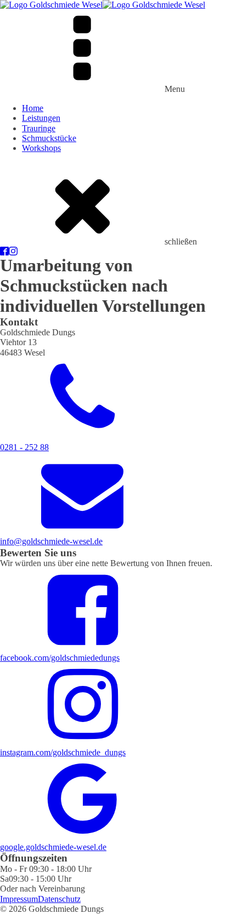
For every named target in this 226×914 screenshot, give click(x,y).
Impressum (19, 899)
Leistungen (41, 118)
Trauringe (38, 128)
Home (32, 108)
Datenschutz (59, 899)
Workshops (41, 148)
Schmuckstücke (49, 138)
